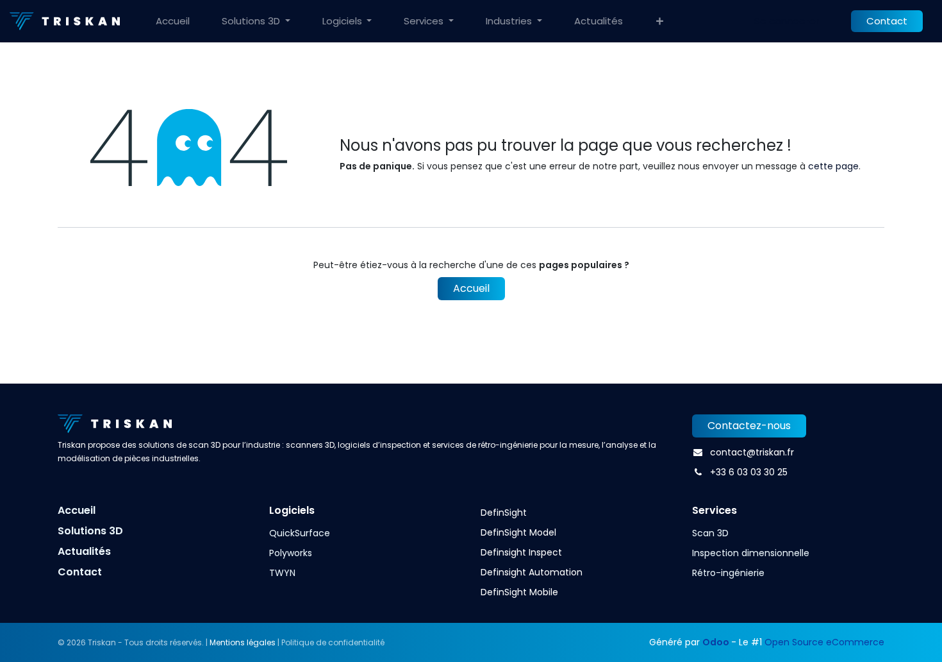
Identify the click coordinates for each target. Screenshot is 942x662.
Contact (886, 21)
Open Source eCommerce (824, 642)
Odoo (716, 642)
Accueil (471, 288)
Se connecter (786, 21)
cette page (833, 166)
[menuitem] (173, 21)
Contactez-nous (749, 425)
